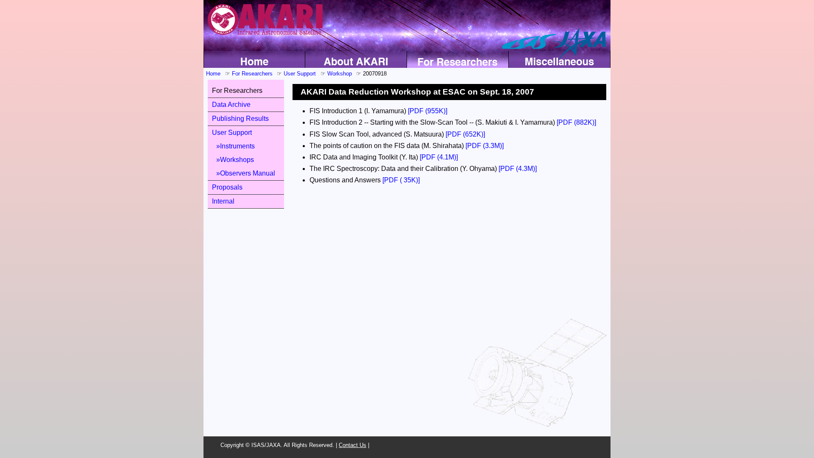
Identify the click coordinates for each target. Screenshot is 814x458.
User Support (300, 73)
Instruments (237, 146)
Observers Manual (247, 173)
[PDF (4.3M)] (518, 168)
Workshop (339, 73)
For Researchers (252, 73)
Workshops (237, 159)
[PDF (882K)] (576, 122)
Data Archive (231, 104)
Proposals (227, 187)
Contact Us (352, 445)
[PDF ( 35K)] (401, 180)
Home (213, 73)
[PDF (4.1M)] (439, 157)
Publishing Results (240, 118)
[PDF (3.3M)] (485, 145)
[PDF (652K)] (465, 134)
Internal (223, 201)
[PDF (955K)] (427, 110)
